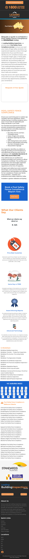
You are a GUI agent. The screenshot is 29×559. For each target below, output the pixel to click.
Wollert (11, 458)
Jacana (11, 431)
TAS (2, 549)
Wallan (11, 452)
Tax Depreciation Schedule (11, 358)
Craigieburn (12, 419)
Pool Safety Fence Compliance (12, 375)
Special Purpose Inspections (11, 378)
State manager (5, 531)
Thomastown (13, 450)
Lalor (10, 436)
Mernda (11, 440)
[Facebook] (2, 553)
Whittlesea (12, 456)
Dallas (11, 421)
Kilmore (11, 434)
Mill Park (11, 446)
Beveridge (11, 409)
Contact (3, 528)
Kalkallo (11, 433)
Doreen (11, 423)
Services (3, 522)
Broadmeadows (13, 411)
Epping (11, 427)
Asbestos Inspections (10, 376)
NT (1, 547)
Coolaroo (11, 417)
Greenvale (12, 429)
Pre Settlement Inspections (11, 360)
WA (2, 545)
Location (3, 524)
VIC (2, 541)
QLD (2, 537)
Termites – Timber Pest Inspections (13, 352)
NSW (2, 539)
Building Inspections (9, 350)
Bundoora (11, 413)
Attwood (11, 407)
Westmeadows (13, 454)
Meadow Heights (13, 438)
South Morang (13, 448)
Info (2, 526)
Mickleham (12, 444)
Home (2, 521)
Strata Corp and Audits (10, 368)
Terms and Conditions (14, 557)
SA (1, 543)
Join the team (5, 529)
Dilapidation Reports (9, 366)
